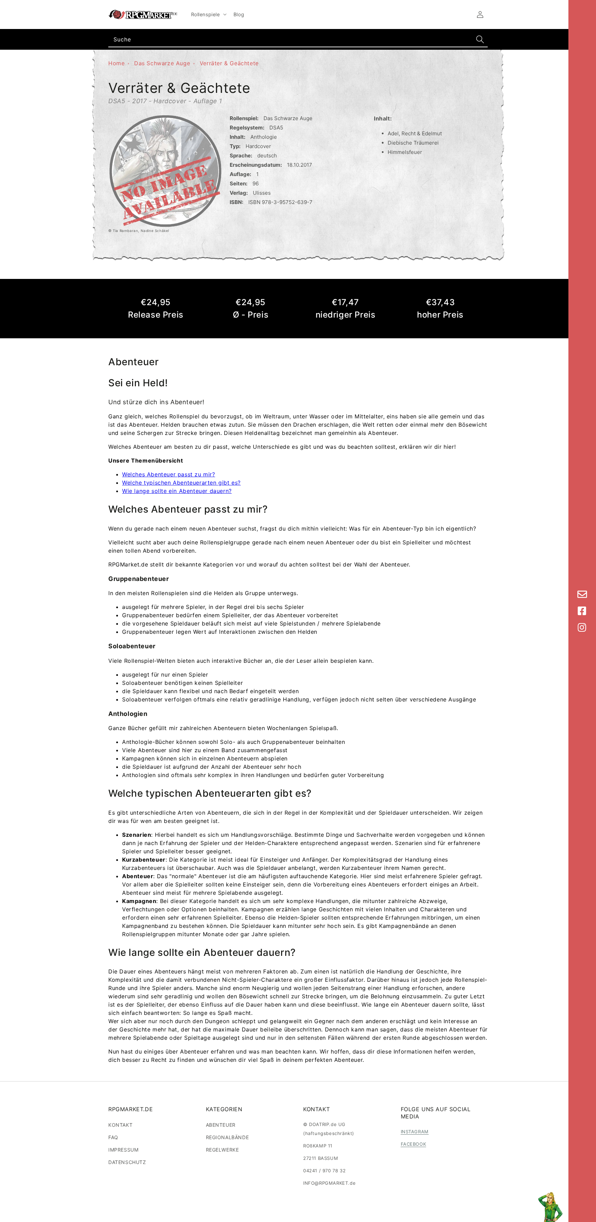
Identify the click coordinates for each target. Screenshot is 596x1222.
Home (116, 63)
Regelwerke (222, 1150)
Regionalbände (227, 1137)
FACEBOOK (413, 1144)
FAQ (113, 1137)
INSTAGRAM (415, 1131)
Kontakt (120, 1125)
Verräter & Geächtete (229, 63)
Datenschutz (127, 1162)
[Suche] (480, 39)
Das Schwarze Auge (162, 63)
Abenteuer (221, 1125)
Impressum (123, 1150)
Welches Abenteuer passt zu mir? (168, 474)
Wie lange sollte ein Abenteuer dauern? (177, 490)
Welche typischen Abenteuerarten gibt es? (181, 482)
